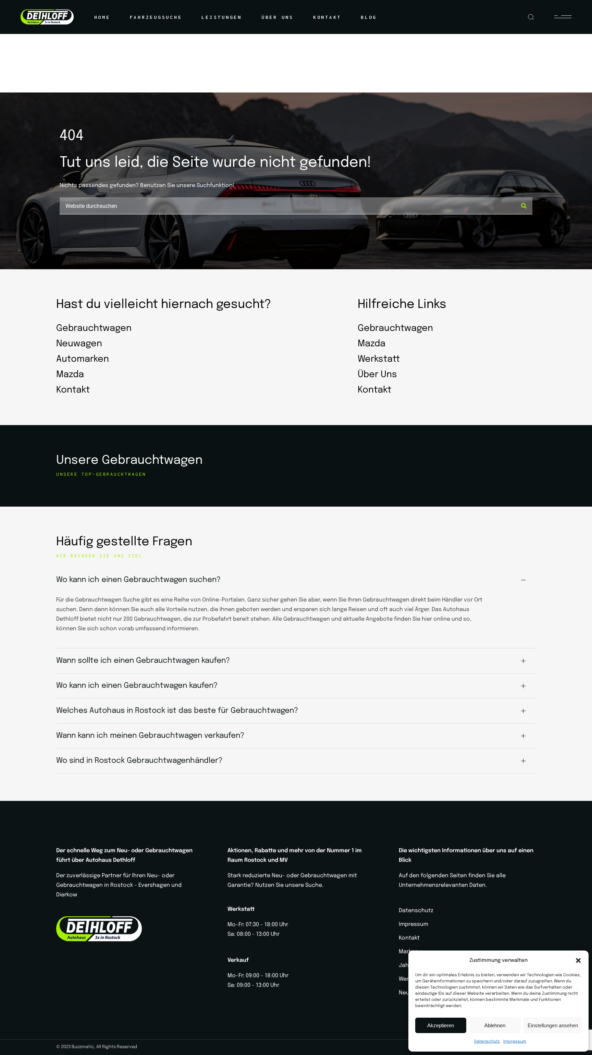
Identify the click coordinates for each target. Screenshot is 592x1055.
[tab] (296, 580)
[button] (578, 960)
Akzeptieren (440, 1025)
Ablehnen (494, 1025)
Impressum (514, 1042)
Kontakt (409, 938)
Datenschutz (487, 1042)
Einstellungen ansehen (553, 1025)
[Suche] (523, 205)
